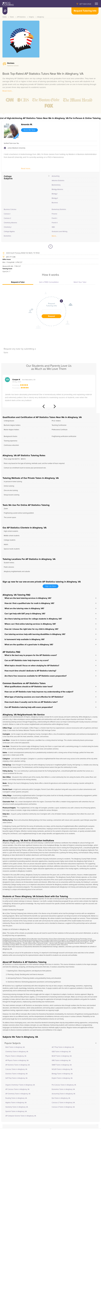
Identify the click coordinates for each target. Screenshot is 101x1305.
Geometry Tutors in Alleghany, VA (16, 1107)
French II (55, 223)
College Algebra (9, 231)
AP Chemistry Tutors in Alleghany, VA (17, 1094)
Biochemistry (56, 185)
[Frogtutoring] (7, 4)
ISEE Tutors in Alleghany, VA (61, 1051)
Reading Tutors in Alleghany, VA (16, 1098)
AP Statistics (21, 17)
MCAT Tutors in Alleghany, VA (62, 1056)
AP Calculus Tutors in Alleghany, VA (17, 1089)
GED (53, 227)
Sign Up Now (50, 586)
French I (54, 218)
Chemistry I (7, 227)
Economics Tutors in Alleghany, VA (63, 1089)
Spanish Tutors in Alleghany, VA (16, 1111)
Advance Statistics (58, 180)
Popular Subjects (13, 1043)
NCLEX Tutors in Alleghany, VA (62, 1069)
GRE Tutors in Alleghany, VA (61, 1060)
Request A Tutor (18, 282)
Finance (54, 214)
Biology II (55, 198)
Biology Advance (57, 189)
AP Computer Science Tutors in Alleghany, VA (20, 1116)
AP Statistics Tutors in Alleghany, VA (17, 1065)
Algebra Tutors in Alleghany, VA (15, 1102)
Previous (44, 406)
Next (55, 406)
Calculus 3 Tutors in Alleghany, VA (63, 1107)
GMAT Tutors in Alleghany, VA (62, 1065)
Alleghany (40, 17)
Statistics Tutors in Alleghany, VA (16, 1074)
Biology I (55, 194)
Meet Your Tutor (80, 282)
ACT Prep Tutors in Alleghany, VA (63, 1047)
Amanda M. (27, 124)
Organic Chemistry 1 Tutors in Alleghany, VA (20, 1085)
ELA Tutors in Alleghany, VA (61, 1098)
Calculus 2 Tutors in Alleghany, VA (63, 1102)
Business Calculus (10, 209)
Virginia (31, 17)
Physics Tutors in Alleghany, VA (15, 1056)
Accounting (55, 176)
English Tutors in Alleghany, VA (62, 1078)
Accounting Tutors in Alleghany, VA (63, 1094)
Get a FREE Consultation (49, 282)
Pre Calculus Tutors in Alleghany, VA (64, 1085)
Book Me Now (29, 130)
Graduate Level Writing (59, 231)
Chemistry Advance (10, 223)
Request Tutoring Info (85, 11)
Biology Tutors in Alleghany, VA (62, 1074)
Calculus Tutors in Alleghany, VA (16, 1069)
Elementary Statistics (59, 209)
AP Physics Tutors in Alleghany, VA (16, 1060)
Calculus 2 (7, 218)
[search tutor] (4, 10)
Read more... (7, 91)
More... (54, 236)
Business (55, 203)
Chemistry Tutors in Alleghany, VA (16, 1051)
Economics (7, 236)
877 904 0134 (85, 4)
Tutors (12, 17)
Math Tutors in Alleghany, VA (15, 1047)
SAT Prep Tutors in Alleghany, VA (16, 1078)
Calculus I (7, 214)
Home (4, 17)
